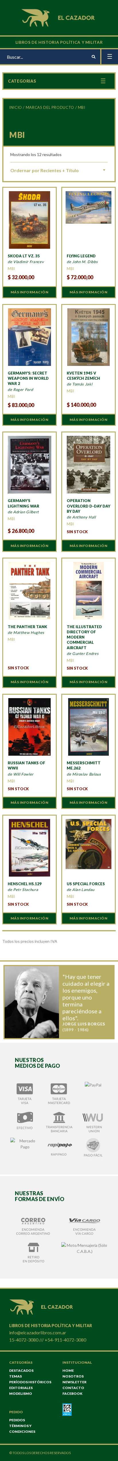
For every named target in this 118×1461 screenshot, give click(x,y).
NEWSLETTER (74, 1382)
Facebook (72, 1393)
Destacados (21, 1370)
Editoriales (21, 1388)
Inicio (15, 107)
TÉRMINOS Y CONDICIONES (22, 1429)
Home (68, 1370)
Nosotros (73, 1376)
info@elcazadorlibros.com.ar (37, 1332)
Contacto (73, 1388)
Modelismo (20, 1393)
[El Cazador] (59, 17)
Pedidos (17, 1420)
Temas (15, 1376)
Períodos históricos (30, 1382)
